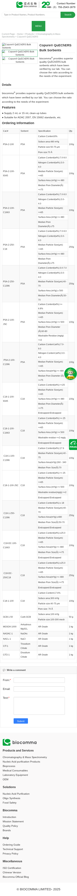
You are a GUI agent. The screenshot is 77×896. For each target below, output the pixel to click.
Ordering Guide (11, 844)
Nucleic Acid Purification (16, 793)
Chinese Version (12, 872)
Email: (6, 688)
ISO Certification (12, 868)
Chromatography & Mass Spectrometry (25, 757)
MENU (38, 26)
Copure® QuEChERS (27, 37)
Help (6, 838)
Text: (5, 697)
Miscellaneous (12, 861)
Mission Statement (13, 821)
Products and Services (18, 750)
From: (6, 680)
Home (20, 34)
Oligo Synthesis (11, 798)
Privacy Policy (10, 853)
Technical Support (13, 849)
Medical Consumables (15, 770)
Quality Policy (10, 825)
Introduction (9, 817)
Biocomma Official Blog (16, 876)
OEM (5, 779)
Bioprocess (9, 766)
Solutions (9, 787)
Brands (7, 830)
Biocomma (10, 810)
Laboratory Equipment (15, 775)
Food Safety (9, 802)
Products (29, 34)
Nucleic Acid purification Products (21, 761)
